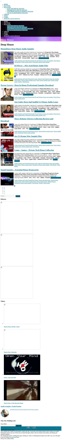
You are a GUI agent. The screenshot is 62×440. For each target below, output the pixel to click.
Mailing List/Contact (12, 18)
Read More (16, 437)
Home (6, 4)
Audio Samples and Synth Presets (23, 60)
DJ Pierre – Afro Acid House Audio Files (31, 66)
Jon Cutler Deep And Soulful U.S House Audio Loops (36, 102)
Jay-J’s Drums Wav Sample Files (28, 136)
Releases (7, 7)
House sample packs (26, 62)
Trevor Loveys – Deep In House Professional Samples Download (27, 85)
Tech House (36, 146)
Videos (6, 14)
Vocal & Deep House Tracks (17, 13)
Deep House (57, 60)
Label (6, 17)
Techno (20, 82)
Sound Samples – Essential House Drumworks (20, 170)
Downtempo (17, 62)
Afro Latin (34, 79)
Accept (11, 437)
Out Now (7, 5)
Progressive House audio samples (40, 62)
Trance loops (46, 183)
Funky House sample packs (43, 80)
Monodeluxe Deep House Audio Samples (17, 49)
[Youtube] (34, 428)
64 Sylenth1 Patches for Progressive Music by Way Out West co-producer (24, 409)
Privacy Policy (19, 430)
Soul (44, 115)
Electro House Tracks (15, 8)
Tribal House (25, 82)
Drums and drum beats (44, 180)
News (6, 16)
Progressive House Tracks (17, 10)
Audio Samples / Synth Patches (11, 406)
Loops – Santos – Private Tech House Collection (34, 150)
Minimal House (51, 181)
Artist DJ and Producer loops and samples (42, 60)
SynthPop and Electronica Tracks (20, 11)
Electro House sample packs (28, 80)
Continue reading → (44, 58)
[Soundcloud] (28, 428)
